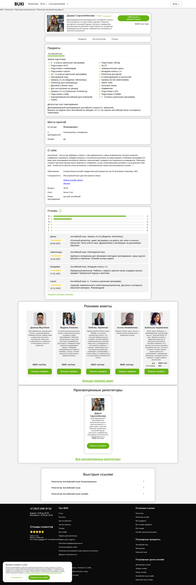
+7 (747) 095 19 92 (40, 508)
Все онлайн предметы (144, 524)
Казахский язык (141, 552)
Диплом (66, 183)
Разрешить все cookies (39, 577)
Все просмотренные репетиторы (98, 459)
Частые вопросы (65, 524)
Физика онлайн (141, 568)
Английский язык (142, 545)
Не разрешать (16, 577)
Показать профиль (40, 371)
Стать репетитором (57, 4)
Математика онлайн (143, 565)
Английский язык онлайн (145, 576)
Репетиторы (33, 4)
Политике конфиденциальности (34, 573)
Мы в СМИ (63, 532)
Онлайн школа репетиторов (146, 532)
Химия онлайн (141, 572)
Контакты (62, 517)
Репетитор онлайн (142, 517)
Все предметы (141, 521)
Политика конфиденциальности (70, 543)
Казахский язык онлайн (144, 580)
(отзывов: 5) (107, 16)
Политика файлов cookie (68, 547)
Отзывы (61, 528)
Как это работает (65, 521)
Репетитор (139, 513)
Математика (140, 548)
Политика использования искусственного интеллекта (78, 551)
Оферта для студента (67, 539)
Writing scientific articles (73, 180)
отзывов (41, 539)
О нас (61, 513)
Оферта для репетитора (68, 536)
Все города (140, 528)
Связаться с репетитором (133, 18)
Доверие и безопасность (68, 554)
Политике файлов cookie (54, 573)
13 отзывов (150, 366)
